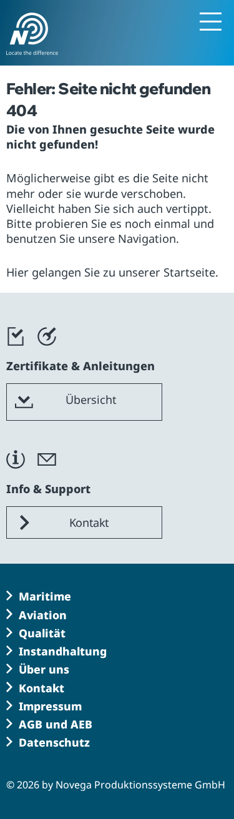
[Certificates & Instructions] (15, 351)
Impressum (50, 706)
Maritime (45, 596)
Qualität (42, 632)
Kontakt (41, 687)
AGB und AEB (55, 724)
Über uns (44, 669)
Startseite (189, 272)
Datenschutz (54, 742)
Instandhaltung (63, 651)
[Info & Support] (15, 474)
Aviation (43, 614)
